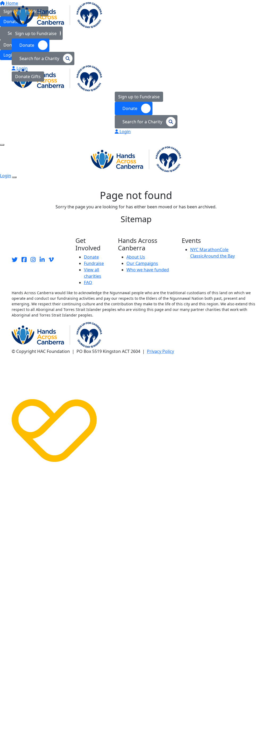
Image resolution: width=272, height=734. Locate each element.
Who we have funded (147, 270)
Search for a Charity (39, 58)
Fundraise (94, 263)
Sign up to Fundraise (36, 33)
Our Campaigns (142, 263)
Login (21, 68)
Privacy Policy (160, 351)
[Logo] (57, 15)
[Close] (14, 177)
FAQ (88, 282)
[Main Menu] (2, 145)
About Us (135, 257)
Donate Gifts (28, 76)
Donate (27, 45)
